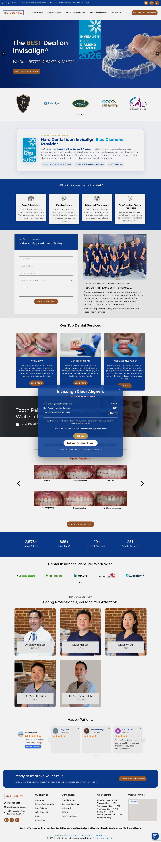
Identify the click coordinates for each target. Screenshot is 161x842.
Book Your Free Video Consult (80, 443)
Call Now (80, 436)
